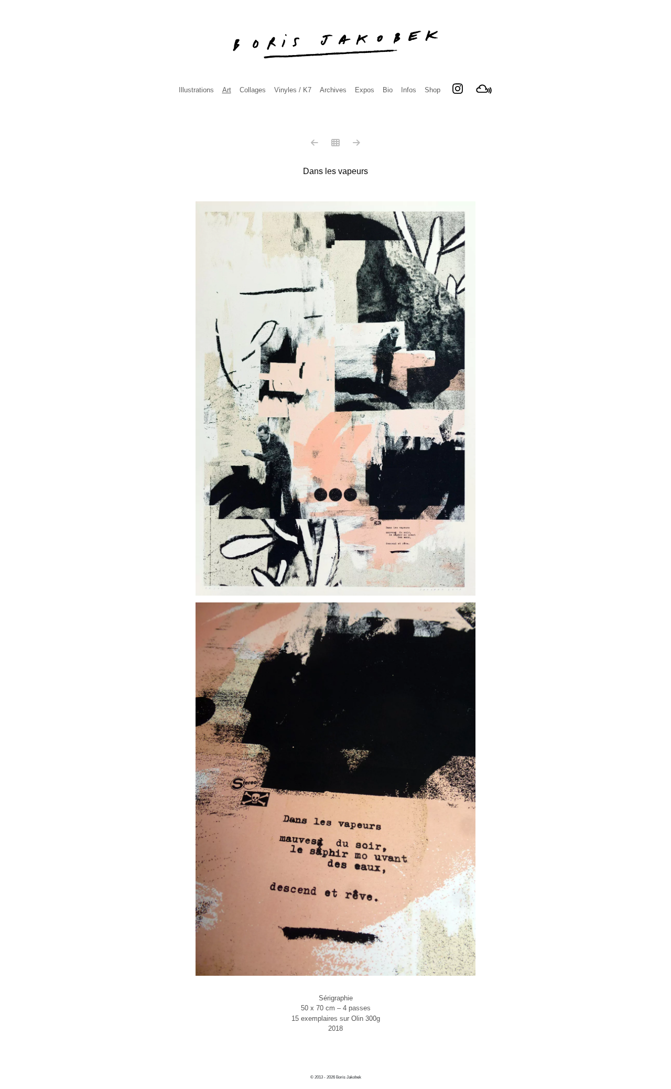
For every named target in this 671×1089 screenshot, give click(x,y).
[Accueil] (335, 44)
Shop (432, 90)
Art (226, 90)
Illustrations (196, 90)
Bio (388, 90)
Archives (333, 90)
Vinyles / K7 (292, 90)
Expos (364, 90)
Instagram (458, 88)
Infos (408, 90)
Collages (253, 90)
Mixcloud (484, 88)
